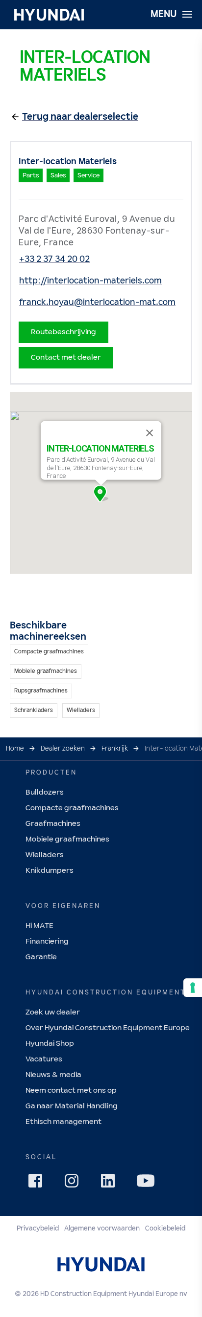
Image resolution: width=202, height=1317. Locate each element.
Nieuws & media (53, 1075)
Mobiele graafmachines (67, 839)
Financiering (47, 941)
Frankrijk (114, 748)
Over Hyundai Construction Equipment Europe (107, 1028)
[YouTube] (147, 1182)
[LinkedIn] (111, 1183)
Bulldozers (44, 792)
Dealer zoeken (63, 748)
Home (15, 748)
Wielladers (44, 855)
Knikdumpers (49, 870)
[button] (101, 493)
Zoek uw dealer (52, 1012)
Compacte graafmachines (72, 808)
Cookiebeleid (165, 1228)
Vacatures (43, 1059)
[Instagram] (74, 1183)
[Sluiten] (149, 433)
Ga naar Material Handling (71, 1106)
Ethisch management (63, 1122)
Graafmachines (52, 824)
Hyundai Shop (49, 1043)
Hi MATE (39, 926)
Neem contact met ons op (71, 1090)
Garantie (41, 957)
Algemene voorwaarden (102, 1228)
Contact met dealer (66, 357)
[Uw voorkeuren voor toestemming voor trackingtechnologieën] (192, 987)
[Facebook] (38, 1183)
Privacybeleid (38, 1228)
